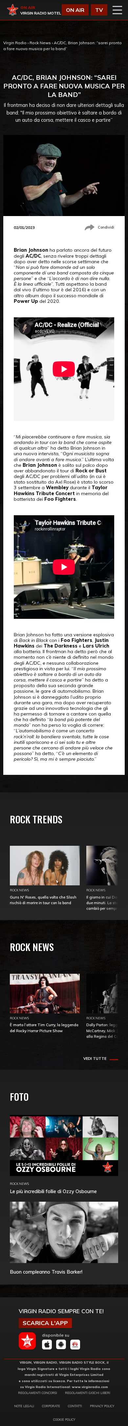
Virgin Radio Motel (40, 13)
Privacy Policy (102, 1406)
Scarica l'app (45, 1323)
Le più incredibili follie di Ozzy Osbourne (53, 1191)
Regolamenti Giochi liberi (87, 1393)
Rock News (40, 42)
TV (99, 10)
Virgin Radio (15, 42)
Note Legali (24, 1406)
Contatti (75, 1406)
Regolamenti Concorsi (37, 1393)
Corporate (51, 1406)
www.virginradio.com (90, 1387)
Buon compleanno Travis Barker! (46, 1272)
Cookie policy (64, 1419)
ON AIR (75, 10)
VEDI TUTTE (94, 1058)
